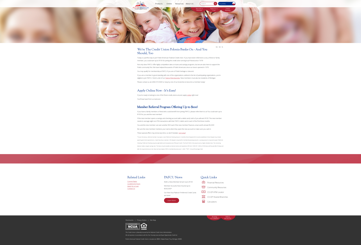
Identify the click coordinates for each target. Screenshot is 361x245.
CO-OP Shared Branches (217, 197)
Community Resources (216, 187)
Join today (182, 133)
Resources (179, 4)
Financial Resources (215, 182)
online (189, 95)
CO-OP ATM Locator (215, 192)
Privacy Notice (141, 220)
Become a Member (199, 9)
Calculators (212, 201)
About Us (189, 4)
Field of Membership (172, 78)
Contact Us (131, 188)
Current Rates (132, 181)
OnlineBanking (227, 9)
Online (169, 4)
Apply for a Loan (213, 9)
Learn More (171, 200)
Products (159, 4)
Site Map (153, 220)
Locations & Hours (133, 184)
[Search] (215, 3)
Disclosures (129, 220)
